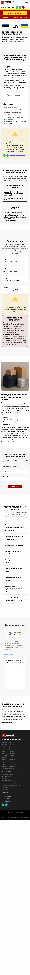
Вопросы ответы (6, 780)
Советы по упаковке (7, 778)
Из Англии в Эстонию (8, 744)
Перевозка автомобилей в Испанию (12, 784)
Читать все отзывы (8, 654)
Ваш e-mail (5, 476)
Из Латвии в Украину (8, 750)
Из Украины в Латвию (8, 763)
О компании (5, 787)
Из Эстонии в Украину (8, 761)
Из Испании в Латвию (8, 751)
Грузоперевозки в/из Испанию (10, 782)
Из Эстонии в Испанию (8, 755)
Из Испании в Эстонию (8, 753)
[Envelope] (23, 7)
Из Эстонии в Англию (8, 757)
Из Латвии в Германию (8, 759)
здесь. (12, 119)
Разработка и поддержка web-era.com (15, 814)
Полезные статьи (6, 776)
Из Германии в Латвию (8, 766)
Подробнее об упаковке (7, 441)
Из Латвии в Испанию (8, 748)
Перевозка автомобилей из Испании (12, 786)
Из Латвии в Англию (7, 746)
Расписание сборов (7, 774)
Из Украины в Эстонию (8, 765)
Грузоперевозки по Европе (9, 768)
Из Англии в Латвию (7, 742)
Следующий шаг (15, 486)
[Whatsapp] (17, 7)
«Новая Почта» (14, 110)
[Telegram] (20, 7)
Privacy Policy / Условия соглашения (15, 812)
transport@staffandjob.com (17, 155)
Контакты (4, 789)
